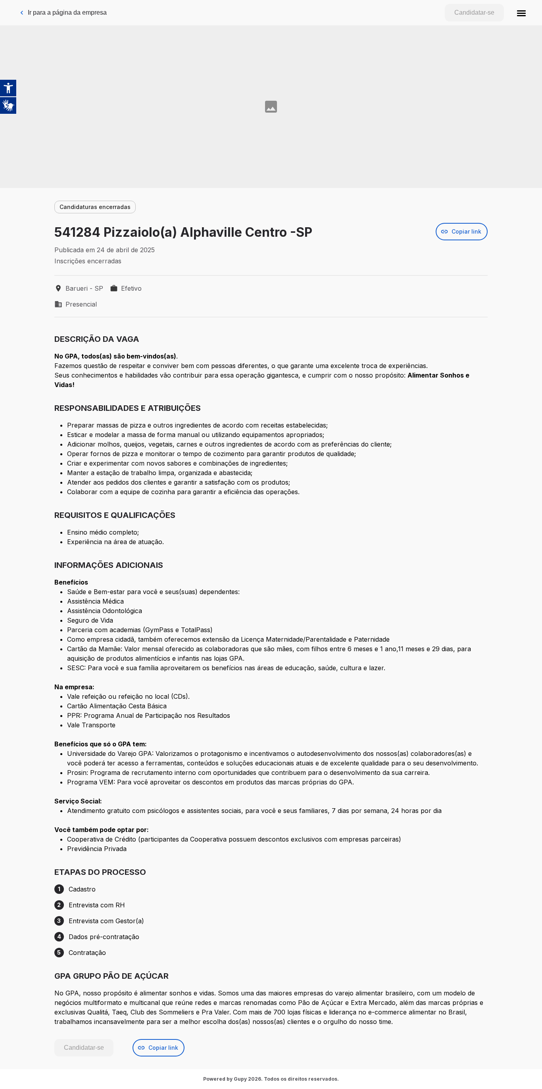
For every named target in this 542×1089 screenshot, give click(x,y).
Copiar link (466, 231)
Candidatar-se (474, 12)
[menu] (521, 12)
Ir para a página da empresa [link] (67, 12)
